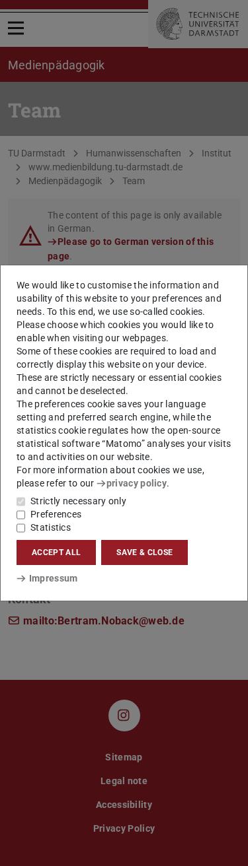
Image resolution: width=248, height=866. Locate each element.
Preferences (55, 514)
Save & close (144, 552)
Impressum (53, 578)
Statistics (50, 527)
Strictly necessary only (78, 501)
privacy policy (136, 483)
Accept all (56, 552)
